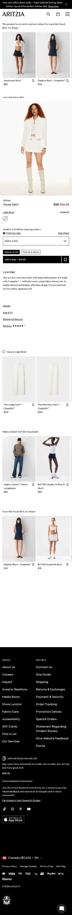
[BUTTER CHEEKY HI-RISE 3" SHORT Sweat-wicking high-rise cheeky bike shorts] (53, 459)
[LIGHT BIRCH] (5, 219)
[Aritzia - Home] (13, 14)
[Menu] (67, 14)
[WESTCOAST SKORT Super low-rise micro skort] (19, 55)
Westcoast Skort (12, 80)
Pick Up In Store (31, 252)
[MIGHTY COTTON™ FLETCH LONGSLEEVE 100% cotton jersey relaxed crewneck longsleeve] (19, 459)
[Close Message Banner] (66, 4)
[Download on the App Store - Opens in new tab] (36, 819)
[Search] (48, 14)
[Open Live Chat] (61, 908)
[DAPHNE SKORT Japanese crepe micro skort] (53, 55)
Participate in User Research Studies (21, 800)
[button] (12, 233)
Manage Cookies (28, 866)
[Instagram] (12, 809)
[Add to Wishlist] (33, 80)
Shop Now (53, 6)
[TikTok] (4, 809)
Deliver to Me (11, 252)
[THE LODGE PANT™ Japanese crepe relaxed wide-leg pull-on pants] (19, 379)
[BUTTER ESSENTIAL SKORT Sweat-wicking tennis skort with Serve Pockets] (53, 539)
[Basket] (58, 14)
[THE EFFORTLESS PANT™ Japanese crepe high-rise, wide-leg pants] (53, 379)
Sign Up (6, 773)
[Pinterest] (20, 809)
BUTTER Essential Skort (50, 564)
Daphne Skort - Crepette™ (51, 80)
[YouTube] (29, 809)
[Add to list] (65, 259)
